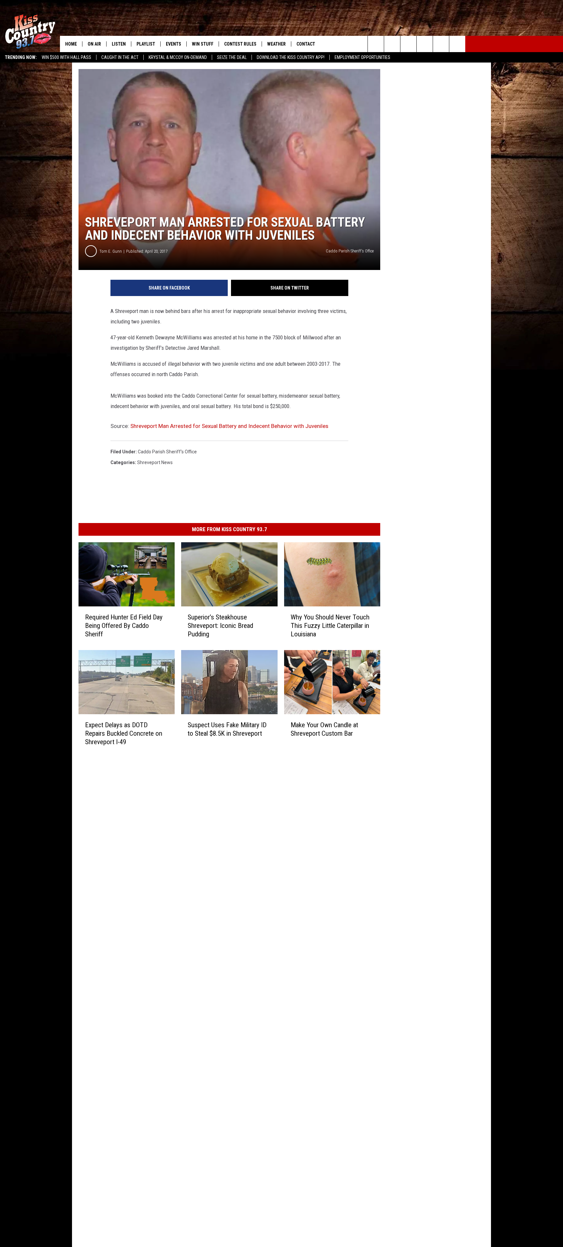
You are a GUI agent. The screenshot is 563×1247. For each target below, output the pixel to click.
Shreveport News (155, 462)
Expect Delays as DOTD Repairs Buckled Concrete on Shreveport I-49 (123, 733)
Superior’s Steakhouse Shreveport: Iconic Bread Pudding (220, 625)
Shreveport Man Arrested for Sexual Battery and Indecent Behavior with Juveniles (229, 426)
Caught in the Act (119, 57)
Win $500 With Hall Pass (66, 57)
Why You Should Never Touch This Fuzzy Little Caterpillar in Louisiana (330, 625)
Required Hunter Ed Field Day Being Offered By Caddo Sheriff (124, 625)
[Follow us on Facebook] (408, 44)
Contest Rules (240, 44)
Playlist (146, 44)
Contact (305, 44)
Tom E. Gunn (110, 251)
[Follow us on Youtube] (441, 44)
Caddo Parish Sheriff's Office (167, 451)
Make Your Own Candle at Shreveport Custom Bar (324, 729)
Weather (276, 44)
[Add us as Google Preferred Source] (392, 44)
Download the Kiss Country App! (291, 57)
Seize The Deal (232, 57)
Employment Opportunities (362, 57)
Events (173, 44)
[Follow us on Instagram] (425, 44)
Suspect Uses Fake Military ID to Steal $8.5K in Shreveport (227, 729)
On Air (94, 44)
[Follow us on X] (457, 44)
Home (71, 44)
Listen (119, 44)
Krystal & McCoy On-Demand (178, 57)
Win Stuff (202, 44)
